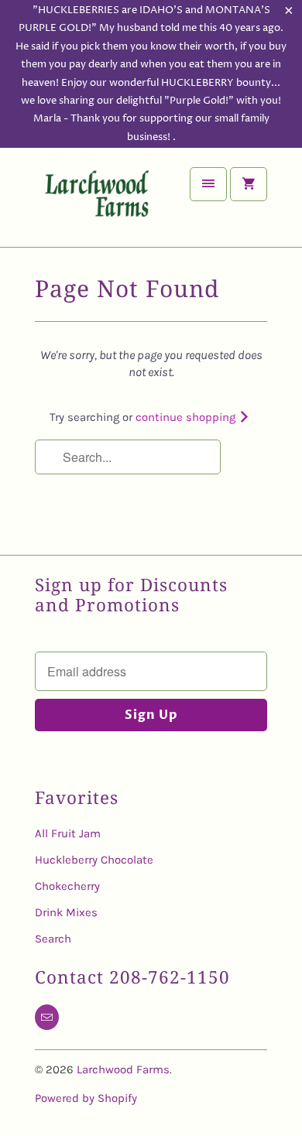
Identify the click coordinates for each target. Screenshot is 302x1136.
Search (53, 939)
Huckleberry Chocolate (94, 860)
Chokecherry (67, 886)
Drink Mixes (66, 912)
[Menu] (208, 184)
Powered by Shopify (86, 1098)
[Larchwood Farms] (97, 202)
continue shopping (187, 417)
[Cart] (248, 184)
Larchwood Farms (123, 1069)
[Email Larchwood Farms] (47, 1017)
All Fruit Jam (68, 833)
